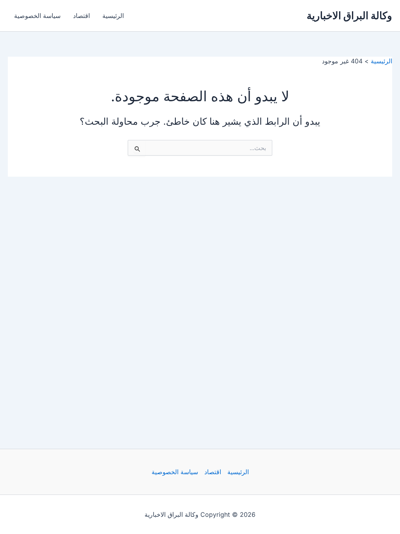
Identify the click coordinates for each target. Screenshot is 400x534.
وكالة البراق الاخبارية (349, 15)
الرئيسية (113, 16)
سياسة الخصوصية (37, 16)
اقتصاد (81, 16)
